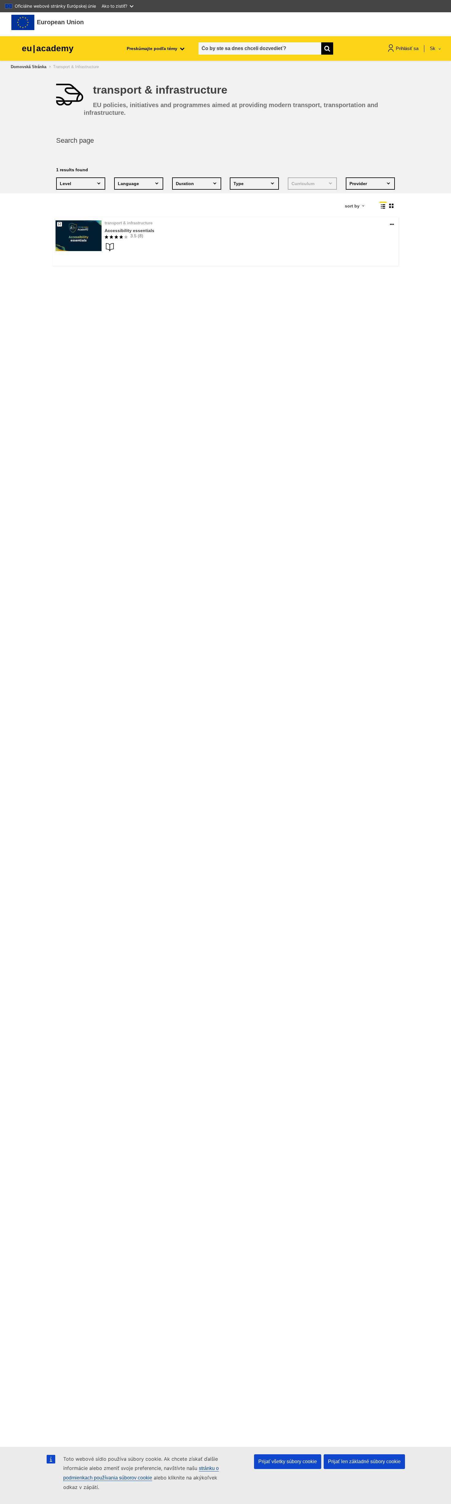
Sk (433, 48)
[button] (392, 224)
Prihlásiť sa (407, 48)
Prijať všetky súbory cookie (287, 1461)
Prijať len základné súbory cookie (364, 1461)
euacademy (48, 48)
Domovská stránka (28, 66)
